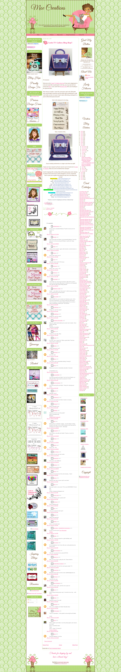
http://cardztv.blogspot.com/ (64, 178)
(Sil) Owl (81, 207)
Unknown (55, 266)
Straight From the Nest (84, 366)
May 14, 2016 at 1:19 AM (52, 256)
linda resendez (56, 550)
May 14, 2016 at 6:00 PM (52, 505)
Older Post (75, 645)
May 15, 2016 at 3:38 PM (52, 595)
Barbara (55, 465)
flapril (54, 390)
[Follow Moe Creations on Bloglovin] (33, 44)
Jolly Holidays (82, 313)
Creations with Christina (86, 467)
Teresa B (55, 404)
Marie (54, 359)
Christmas (81, 265)
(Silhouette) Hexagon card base (86, 224)
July (83, 153)
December (84, 146)
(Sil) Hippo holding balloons (85, 203)
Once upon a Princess (84, 329)
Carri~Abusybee (62, 530)
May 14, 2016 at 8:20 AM (52, 380)
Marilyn (55, 345)
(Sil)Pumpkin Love (83, 215)
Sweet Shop (82, 370)
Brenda (54, 237)
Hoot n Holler (82, 310)
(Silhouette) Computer (84, 222)
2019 (82, 141)
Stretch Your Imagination (84, 367)
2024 (82, 134)
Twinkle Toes (82, 378)
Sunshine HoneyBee (58, 320)
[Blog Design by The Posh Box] (34, 616)
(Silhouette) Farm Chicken (85, 223)
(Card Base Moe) (83, 191)
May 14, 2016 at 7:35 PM (52, 539)
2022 (82, 137)
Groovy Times (82, 297)
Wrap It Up (81, 389)
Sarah (54, 337)
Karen (54, 471)
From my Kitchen (83, 292)
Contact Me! (81, 34)
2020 (82, 139)
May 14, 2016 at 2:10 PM (52, 481)
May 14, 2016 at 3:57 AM (52, 276)
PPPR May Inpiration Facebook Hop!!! (86, 161)
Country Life (82, 266)
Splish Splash (82, 358)
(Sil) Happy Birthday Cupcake (85, 202)
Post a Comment (48, 641)
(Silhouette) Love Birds (84, 228)
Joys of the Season (83, 314)
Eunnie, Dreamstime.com (63, 663)
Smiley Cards (82, 353)
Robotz (81, 342)
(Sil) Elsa (81, 201)
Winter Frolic (82, 385)
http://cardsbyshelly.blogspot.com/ (62, 197)
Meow (80, 322)
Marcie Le (55, 557)
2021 (82, 138)
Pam (54, 484)
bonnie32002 (56, 374)
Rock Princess (82, 343)
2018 (82, 142)
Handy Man (82, 301)
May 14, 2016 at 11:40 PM (53, 567)
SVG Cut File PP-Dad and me (86, 345)
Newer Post (46, 645)
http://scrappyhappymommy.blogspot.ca (62, 195)
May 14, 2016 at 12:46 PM (53, 462)
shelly (54, 246)
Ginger (54, 253)
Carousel (81, 260)
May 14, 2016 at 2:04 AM (52, 270)
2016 (82, 145)
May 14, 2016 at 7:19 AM (52, 343)
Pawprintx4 (55, 458)
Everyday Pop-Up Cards (84, 282)
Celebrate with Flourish (84, 262)
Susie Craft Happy (85, 459)
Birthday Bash (82, 252)
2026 (82, 131)
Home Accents (82, 307)
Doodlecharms (82, 277)
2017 (82, 143)
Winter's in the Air (83, 387)
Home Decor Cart (83, 309)
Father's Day (82, 284)
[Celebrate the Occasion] (32, 215)
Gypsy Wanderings (83, 300)
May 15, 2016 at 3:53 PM (52, 601)
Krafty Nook (82, 315)
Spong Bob (81, 359)
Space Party (82, 357)
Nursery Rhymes (83, 326)
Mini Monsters (82, 323)
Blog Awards (60, 34)
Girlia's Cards (83, 413)
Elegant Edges (82, 280)
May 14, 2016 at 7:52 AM (52, 356)
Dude (80, 278)
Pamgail (55, 604)
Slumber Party (82, 351)
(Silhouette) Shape (83, 232)
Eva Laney (55, 542)
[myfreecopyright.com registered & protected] (86, 477)
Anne (54, 365)
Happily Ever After (83, 304)
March (83, 168)
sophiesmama (56, 226)
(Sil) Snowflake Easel (84, 212)
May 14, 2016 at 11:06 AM (53, 442)
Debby (54, 536)
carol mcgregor (56, 382)
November (84, 147)
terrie (54, 589)
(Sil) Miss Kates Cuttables (85, 205)
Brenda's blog (63, 86)
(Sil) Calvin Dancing (83, 197)
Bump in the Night (83, 257)
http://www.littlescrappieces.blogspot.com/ (62, 185)
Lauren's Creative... (85, 444)
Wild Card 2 (82, 382)
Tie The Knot (82, 375)
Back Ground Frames (84, 245)
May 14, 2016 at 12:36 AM (53, 243)
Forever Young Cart (83, 285)
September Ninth (84, 428)
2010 (82, 179)
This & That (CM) (83, 374)
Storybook (81, 365)
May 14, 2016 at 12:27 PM (53, 455)
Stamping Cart (82, 362)
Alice (54, 331)
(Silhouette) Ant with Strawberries (86, 216)
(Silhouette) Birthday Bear (85, 219)
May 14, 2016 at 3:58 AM (52, 285)
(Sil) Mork (81, 206)
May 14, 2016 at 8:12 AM (52, 372)
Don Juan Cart (82, 276)
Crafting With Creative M (54, 417)
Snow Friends (82, 354)
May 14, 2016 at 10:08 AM (53, 428)
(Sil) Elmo (81, 199)
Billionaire (81, 250)
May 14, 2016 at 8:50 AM (52, 388)
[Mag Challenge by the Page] (34, 225)
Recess (81, 341)
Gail (54, 421)
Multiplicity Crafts (56, 288)
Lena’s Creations (53, 629)
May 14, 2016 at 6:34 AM (52, 311)
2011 (82, 177)
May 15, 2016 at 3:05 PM (52, 587)
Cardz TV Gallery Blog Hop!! (88, 162)
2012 (82, 176)
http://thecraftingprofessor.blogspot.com (62, 184)
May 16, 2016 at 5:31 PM (52, 631)
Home (38, 34)
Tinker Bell (81, 377)
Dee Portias (56, 451)
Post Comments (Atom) (55, 648)
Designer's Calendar (83, 274)
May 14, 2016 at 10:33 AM (53, 436)
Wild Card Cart (82, 383)
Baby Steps (81, 244)
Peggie (55, 438)
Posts (30, 599)
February (84, 169)
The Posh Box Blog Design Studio (63, 661)
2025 (82, 132)
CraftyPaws (55, 307)
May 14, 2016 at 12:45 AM (53, 250)
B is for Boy (81, 242)
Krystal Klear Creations (58, 563)
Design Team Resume (70, 34)
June (83, 154)
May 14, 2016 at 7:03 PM (52, 525)
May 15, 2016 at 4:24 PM (52, 608)
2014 (82, 173)
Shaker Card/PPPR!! (86, 165)
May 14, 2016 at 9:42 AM (52, 407)
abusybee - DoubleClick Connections (61, 528)
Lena (54, 620)
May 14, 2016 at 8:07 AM (52, 362)
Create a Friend (82, 270)
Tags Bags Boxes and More (85, 373)
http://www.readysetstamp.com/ (62, 182)
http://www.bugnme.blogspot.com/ (61, 180)
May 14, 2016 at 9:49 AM (52, 418)
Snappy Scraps (84, 398)
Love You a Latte (83, 319)
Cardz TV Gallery (49, 209)
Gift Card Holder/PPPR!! (87, 158)
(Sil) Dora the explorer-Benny (85, 198)
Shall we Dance (82, 347)
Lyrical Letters (82, 321)
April (83, 166)
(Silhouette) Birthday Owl (84, 220)
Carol (54, 259)
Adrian (54, 597)
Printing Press (82, 339)
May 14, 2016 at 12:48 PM (53, 468)
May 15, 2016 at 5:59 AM (52, 574)
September (84, 150)
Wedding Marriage (83, 381)
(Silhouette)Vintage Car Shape (86, 233)
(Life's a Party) (82, 193)
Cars (80, 261)
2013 (82, 175)
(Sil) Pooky (81, 208)
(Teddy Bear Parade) (84, 236)
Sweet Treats (82, 371)
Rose (54, 515)
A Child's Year (82, 240)
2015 (82, 172)
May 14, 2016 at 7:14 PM (52, 533)
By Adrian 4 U (84, 451)
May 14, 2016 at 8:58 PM (52, 554)
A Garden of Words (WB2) (85, 241)
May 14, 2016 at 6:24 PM (52, 512)
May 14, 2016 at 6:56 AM (52, 328)
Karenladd (55, 279)
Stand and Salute (83, 363)
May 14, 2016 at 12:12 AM (53, 234)
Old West (81, 327)
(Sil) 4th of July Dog (83, 194)
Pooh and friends (83, 337)
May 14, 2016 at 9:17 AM (52, 401)
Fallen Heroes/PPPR (86, 157)
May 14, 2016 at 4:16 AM (52, 293)
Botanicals (81, 256)
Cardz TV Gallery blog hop (57, 83)
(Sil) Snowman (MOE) (84, 214)
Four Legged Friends (84, 288)
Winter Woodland (83, 386)
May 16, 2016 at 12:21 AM (53, 617)
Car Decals (81, 258)
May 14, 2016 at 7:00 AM (52, 335)
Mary (50, 86)
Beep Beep (81, 248)
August (83, 152)
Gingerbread (82, 293)
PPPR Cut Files (82, 330)
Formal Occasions (83, 286)
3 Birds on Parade (83, 237)
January (84, 171)
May (83, 156)
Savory (80, 346)
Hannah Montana (83, 302)
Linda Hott (55, 570)
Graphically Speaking (84, 296)
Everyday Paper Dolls (84, 281)
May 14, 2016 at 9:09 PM (52, 561)
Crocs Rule (81, 273)
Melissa (48, 208)
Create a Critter (82, 269)
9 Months (81, 238)
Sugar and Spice (83, 369)
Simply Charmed (83, 350)
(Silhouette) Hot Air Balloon (85, 227)
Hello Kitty (81, 305)
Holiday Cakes (82, 306)
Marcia (55, 478)
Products (51, 34)
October (84, 149)
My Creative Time (84, 421)
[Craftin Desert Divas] (34, 379)
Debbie (55, 521)
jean (54, 508)
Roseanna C (56, 397)
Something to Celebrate (84, 355)
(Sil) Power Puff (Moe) (84, 210)
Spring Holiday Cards (84, 361)
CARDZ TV (83, 405)
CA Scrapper (56, 611)
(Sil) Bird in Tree (83, 195)
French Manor (82, 289)
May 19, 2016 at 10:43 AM (53, 637)
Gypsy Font (82, 298)
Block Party (81, 254)
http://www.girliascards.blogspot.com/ (62, 181)
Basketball (81, 246)
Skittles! (51, 531)
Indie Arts (81, 311)
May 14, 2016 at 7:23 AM (52, 349)
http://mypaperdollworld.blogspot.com (64, 192)
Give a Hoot (82, 294)
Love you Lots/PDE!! (86, 164)
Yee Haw (81, 390)
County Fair (82, 268)
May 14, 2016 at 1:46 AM (52, 263)
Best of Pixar (82, 249)
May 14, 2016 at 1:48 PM (52, 475)
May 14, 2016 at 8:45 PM (52, 547)
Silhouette (81, 349)
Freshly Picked (82, 290)
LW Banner (81, 317)
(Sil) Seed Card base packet (85, 211)
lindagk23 (55, 430)
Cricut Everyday (82, 272)
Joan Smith (55, 296)
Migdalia (55, 410)
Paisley (81, 331)
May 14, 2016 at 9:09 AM (52, 394)
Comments (31, 602)
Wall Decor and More (84, 379)
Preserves (81, 338)
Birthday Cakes (82, 253)
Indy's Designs (56, 583)
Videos (44, 34)
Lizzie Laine (56, 495)
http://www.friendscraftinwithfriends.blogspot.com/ (63, 188)
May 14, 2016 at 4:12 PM (52, 492)
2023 (82, 135)
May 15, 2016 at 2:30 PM (52, 580)
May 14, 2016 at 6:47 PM (52, 518)
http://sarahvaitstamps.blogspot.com (62, 194)
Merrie (54, 445)
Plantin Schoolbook (83, 334)
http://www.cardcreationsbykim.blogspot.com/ (62, 187)
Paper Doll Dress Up (83, 333)
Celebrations (82, 264)
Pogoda (81, 335)
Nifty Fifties (81, 325)
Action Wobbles (84, 436)
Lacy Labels (82, 318)
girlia (54, 634)
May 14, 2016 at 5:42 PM (52, 499)
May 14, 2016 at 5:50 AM (52, 304)
